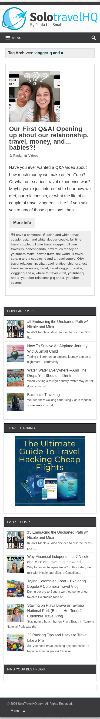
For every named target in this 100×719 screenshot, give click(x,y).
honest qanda (36, 249)
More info (22, 222)
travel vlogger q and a (66, 268)
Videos (33, 155)
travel (44, 268)
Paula (17, 155)
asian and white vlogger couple (45, 239)
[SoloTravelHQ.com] (50, 9)
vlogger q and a (22, 273)
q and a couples (31, 258)
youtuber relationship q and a (42, 278)
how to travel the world (53, 254)
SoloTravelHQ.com (30, 703)
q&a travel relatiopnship (56, 263)
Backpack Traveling (43, 395)
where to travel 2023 (51, 273)
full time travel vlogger (48, 244)
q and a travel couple (59, 258)
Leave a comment (27, 235)
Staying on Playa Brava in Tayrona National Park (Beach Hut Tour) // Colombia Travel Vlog (55, 610)
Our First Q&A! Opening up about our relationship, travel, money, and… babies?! (49, 138)
